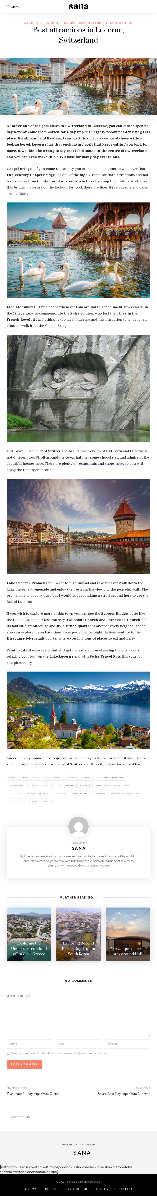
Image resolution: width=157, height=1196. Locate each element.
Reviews (31, 1189)
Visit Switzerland (43, 801)
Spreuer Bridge (36, 793)
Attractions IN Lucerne (24, 778)
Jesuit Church (17, 785)
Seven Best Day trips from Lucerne (124, 1094)
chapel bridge (53, 778)
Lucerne (85, 785)
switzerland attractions (89, 793)
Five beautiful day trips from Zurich (33, 1094)
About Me (103, 1189)
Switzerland (90, 23)
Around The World (41, 23)
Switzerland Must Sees (125, 793)
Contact (125, 1189)
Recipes (51, 1189)
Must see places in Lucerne (113, 785)
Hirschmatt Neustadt (110, 778)
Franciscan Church (79, 778)
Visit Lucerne (17, 801)
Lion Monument (64, 785)
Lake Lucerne (40, 785)
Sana (79, 848)
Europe (68, 23)
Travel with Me (119, 23)
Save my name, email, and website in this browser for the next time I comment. (59, 1053)
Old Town (15, 793)
